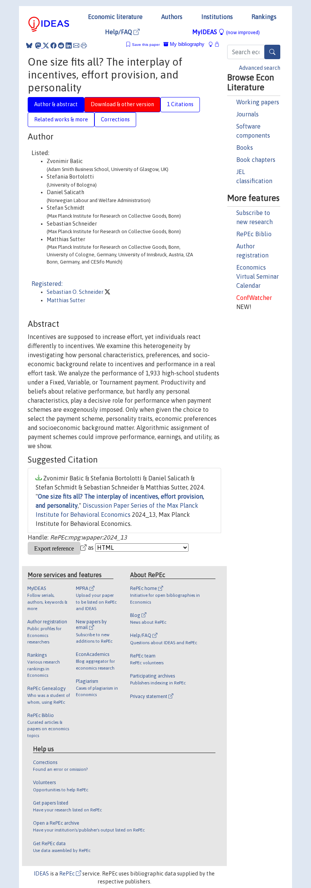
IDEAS (41, 874)
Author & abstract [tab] (56, 104)
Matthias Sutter (66, 300)
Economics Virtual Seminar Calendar (257, 276)
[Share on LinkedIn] (69, 45)
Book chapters (255, 159)
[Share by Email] (76, 45)
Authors (171, 16)
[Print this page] (84, 45)
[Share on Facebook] (53, 45)
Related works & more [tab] (61, 119)
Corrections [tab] (115, 119)
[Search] (272, 52)
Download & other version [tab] (122, 104)
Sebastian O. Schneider (76, 292)
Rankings (263, 16)
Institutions (217, 16)
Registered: (47, 283)
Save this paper (146, 44)
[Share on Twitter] (46, 45)
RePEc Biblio (254, 234)
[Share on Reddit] (61, 45)
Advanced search (259, 68)
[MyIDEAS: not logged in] (212, 44)
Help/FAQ (119, 31)
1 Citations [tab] (180, 104)
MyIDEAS (226, 31)
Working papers (257, 102)
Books (244, 147)
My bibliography (186, 44)
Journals (247, 114)
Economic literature (115, 16)
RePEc (67, 874)
